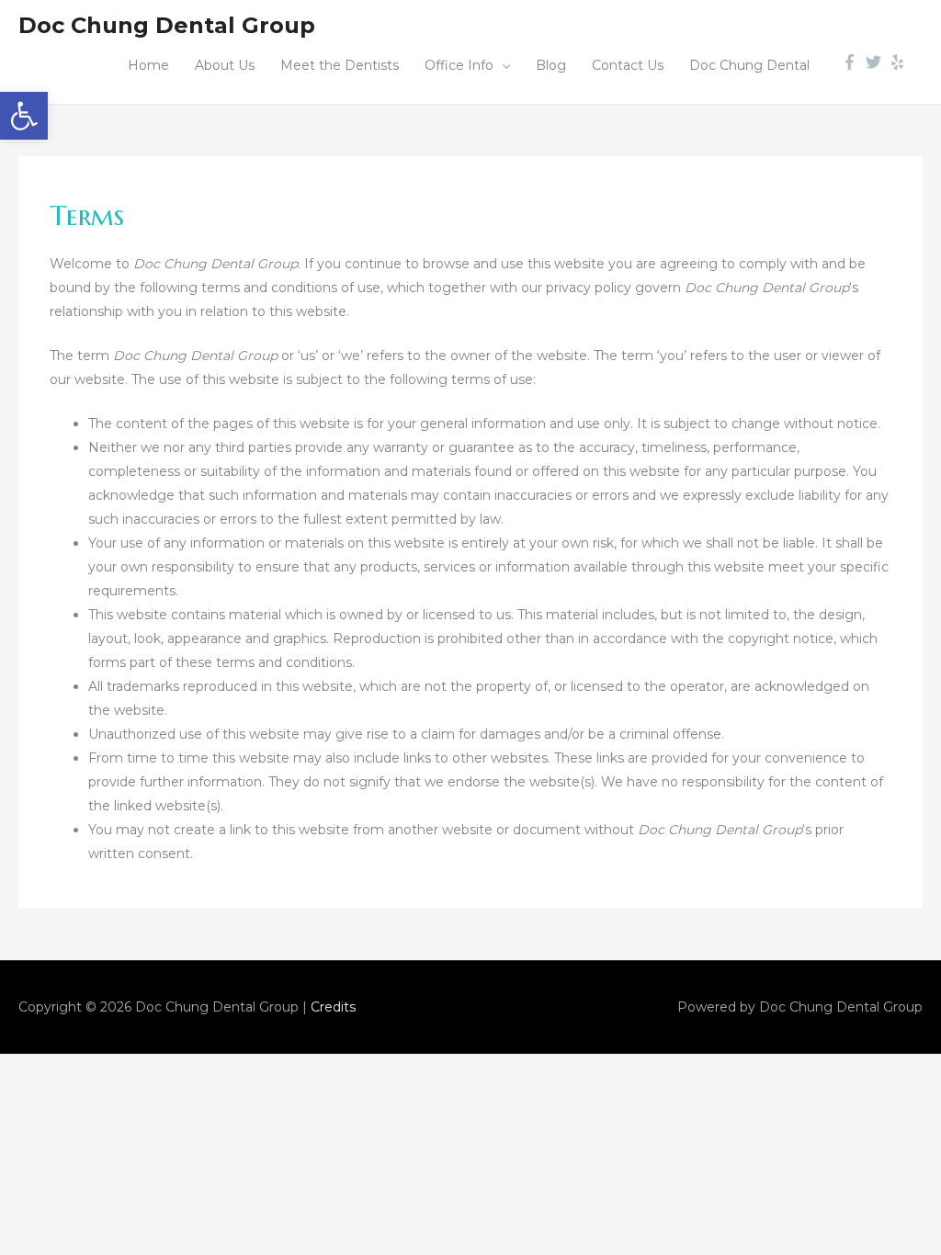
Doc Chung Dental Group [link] (166, 25)
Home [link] (148, 65)
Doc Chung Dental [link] (749, 65)
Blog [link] (551, 65)
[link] (24, 116)
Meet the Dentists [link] (339, 65)
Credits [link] (333, 1007)
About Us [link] (225, 65)
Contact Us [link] (627, 65)
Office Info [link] (459, 65)
